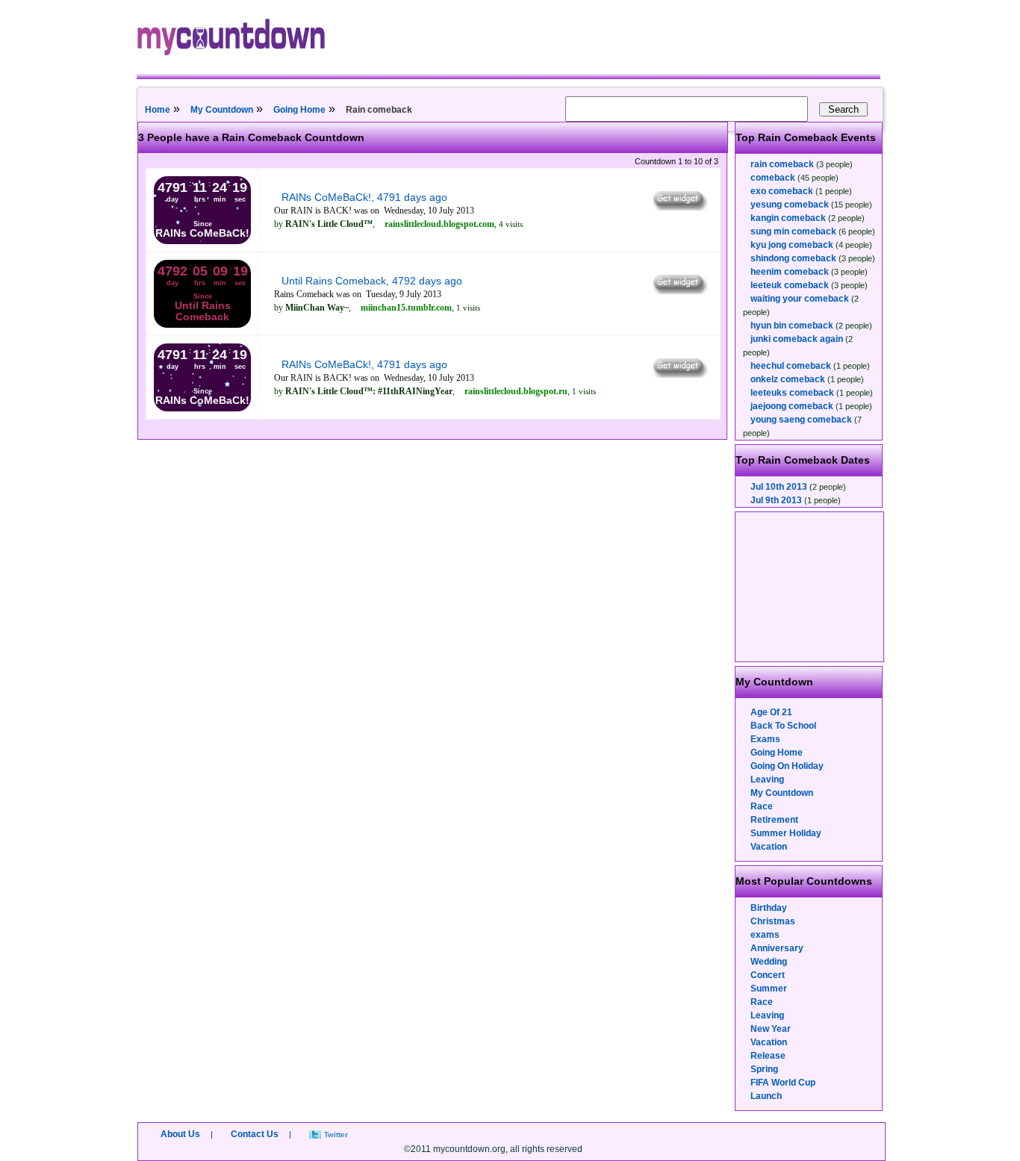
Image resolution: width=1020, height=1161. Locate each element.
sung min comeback (793, 231)
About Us (180, 1134)
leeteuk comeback (789, 285)
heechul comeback (790, 366)
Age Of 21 (771, 712)
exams (765, 935)
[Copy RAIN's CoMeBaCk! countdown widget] (679, 207)
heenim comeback (789, 272)
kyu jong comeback (791, 245)
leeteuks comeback (792, 392)
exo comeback (781, 191)
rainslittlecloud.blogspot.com (439, 224)
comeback (772, 177)
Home (157, 110)
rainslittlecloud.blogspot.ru (515, 391)
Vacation (768, 846)
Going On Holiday (787, 766)
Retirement (774, 820)
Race (761, 806)
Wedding (768, 961)
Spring (764, 1069)
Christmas (772, 921)
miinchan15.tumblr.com (406, 307)
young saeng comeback (801, 419)
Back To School (783, 725)
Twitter (336, 1134)
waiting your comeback (799, 298)
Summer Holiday (785, 833)
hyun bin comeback (791, 325)
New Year (770, 1029)
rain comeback (782, 164)
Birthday (768, 908)
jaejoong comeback (791, 406)
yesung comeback (789, 204)
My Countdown (221, 110)
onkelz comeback (787, 379)
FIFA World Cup (782, 1082)
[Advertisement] (810, 587)
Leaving (767, 779)
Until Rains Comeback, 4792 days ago (372, 281)
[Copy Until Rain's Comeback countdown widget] (679, 290)
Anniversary (776, 948)
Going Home (299, 110)
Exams (765, 739)
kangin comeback (788, 218)
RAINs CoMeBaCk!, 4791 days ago (364, 197)
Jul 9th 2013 (776, 500)
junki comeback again (796, 339)
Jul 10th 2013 (778, 487)
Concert (767, 975)
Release (768, 1055)
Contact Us (255, 1134)
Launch (766, 1096)
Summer (768, 988)
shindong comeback (793, 258)
